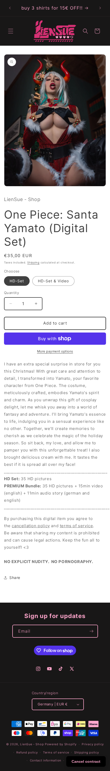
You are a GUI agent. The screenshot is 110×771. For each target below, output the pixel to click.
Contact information (45, 760)
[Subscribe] (91, 631)
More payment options (55, 351)
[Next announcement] (100, 8)
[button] (11, 31)
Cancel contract (86, 761)
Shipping (33, 262)
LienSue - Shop (32, 744)
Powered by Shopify (61, 744)
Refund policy (27, 752)
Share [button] (14, 577)
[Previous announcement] (10, 8)
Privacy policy (93, 744)
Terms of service (56, 752)
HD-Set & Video (53, 281)
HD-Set (17, 281)
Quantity (11, 293)
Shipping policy (86, 752)
